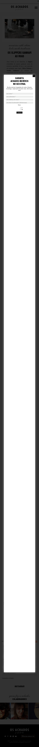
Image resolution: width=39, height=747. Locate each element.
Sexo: (19, 105)
